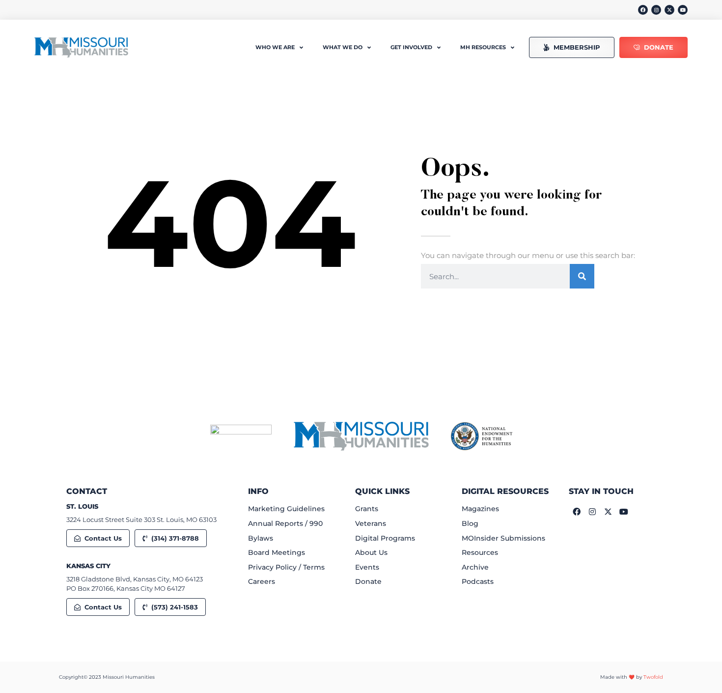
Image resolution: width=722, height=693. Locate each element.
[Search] (582, 276)
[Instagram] (656, 10)
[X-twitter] (669, 10)
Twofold (653, 677)
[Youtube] (683, 10)
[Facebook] (643, 10)
